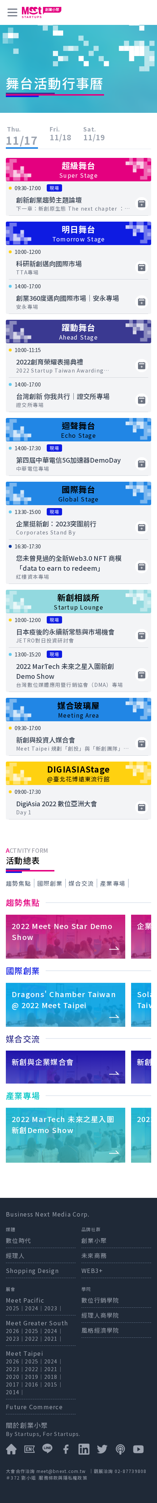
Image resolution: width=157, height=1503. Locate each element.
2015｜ (53, 1384)
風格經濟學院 (100, 1330)
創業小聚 (94, 1240)
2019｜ (34, 1376)
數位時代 (18, 1240)
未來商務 (94, 1255)
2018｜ (53, 1376)
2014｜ (15, 1392)
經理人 (15, 1255)
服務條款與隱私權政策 (63, 1477)
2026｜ (15, 1330)
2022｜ (34, 1338)
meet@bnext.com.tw (61, 1471)
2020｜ (15, 1376)
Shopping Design (32, 1270)
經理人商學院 (100, 1315)
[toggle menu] (12, 12)
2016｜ (34, 1384)
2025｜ (15, 1308)
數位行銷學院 (100, 1300)
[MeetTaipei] (41, 12)
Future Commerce (34, 1406)
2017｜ (15, 1384)
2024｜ (34, 1308)
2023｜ (53, 1308)
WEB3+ (92, 1270)
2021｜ (53, 1338)
